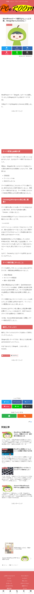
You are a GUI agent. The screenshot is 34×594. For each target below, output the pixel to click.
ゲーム (25, 588)
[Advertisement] (17, 75)
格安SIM (9, 588)
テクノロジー (6, 355)
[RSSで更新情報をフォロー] (24, 416)
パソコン (9, 581)
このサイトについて (9, 575)
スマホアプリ (9, 586)
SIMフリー (25, 586)
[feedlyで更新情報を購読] (9, 416)
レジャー (24, 578)
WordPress (15, 355)
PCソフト (24, 581)
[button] (30, 318)
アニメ (9, 578)
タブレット (9, 583)
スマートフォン (25, 583)
